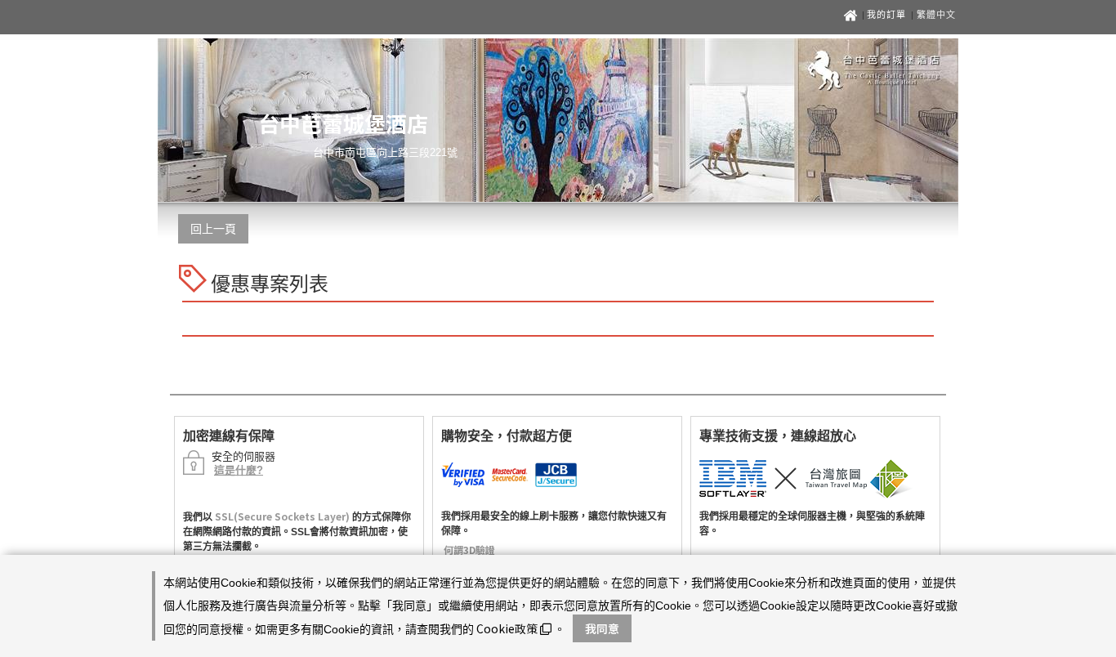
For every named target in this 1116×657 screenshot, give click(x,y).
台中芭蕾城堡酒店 (343, 123)
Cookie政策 (507, 628)
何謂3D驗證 (469, 549)
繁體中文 (936, 15)
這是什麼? (238, 470)
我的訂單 (888, 15)
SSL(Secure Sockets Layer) (282, 516)
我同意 (602, 628)
